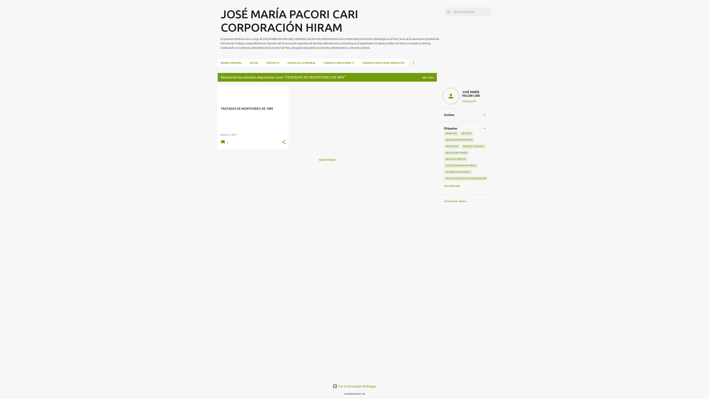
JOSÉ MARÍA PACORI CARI (471, 93)
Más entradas (327, 160)
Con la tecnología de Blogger (356, 386)
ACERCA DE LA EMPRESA (301, 63)
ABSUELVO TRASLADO (473, 146)
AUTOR (254, 63)
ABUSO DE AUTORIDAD (456, 153)
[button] (283, 142)
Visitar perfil (469, 101)
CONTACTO (272, 63)
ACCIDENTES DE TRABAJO (458, 172)
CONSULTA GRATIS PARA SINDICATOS (383, 63)
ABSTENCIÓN (452, 146)
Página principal (231, 63)
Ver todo (428, 77)
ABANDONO (451, 133)
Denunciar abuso (455, 201)
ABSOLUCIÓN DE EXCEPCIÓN (459, 140)
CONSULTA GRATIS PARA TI (338, 63)
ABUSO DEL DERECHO (456, 159)
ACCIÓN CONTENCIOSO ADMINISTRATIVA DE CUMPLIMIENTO (475, 178)
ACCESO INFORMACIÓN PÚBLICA (461, 165)
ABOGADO (467, 133)
